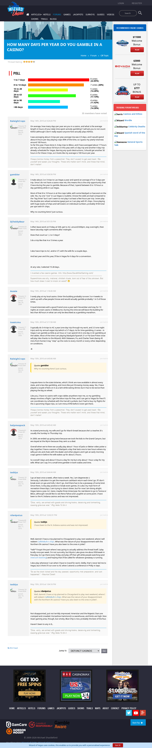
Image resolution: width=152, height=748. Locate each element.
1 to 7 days (19, 80)
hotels (47, 14)
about (106, 708)
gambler (15, 174)
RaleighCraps (17, 120)
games (67, 14)
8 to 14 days (20, 85)
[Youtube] (136, 713)
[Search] (140, 13)
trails (44, 19)
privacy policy (128, 708)
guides (100, 14)
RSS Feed (13, 648)
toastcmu (15, 322)
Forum (93, 55)
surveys (90, 14)
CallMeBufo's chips (46, 541)
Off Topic (105, 55)
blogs (53, 19)
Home (83, 55)
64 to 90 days (18, 101)
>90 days (18, 107)
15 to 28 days (18, 90)
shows (34, 19)
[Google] (143, 713)
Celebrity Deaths (136, 126)
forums (57, 14)
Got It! (118, 745)
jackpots (78, 14)
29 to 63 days (18, 96)
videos (110, 14)
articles (21, 708)
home (12, 708)
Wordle (128, 120)
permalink (104, 121)
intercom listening (38, 557)
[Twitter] (129, 713)
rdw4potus (16, 515)
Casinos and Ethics (132, 113)
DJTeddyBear (17, 221)
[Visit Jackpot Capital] (122, 685)
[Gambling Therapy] (16, 731)
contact (115, 708)
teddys (14, 472)
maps (97, 708)
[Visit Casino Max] (76, 685)
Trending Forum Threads (127, 107)
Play (137, 50)
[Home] (27, 15)
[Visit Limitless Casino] (29, 685)
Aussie (13, 291)
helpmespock (17, 425)
